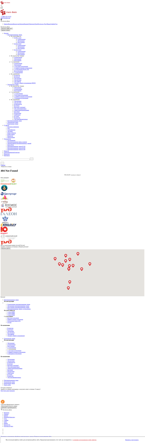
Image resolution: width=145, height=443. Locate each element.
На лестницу (11, 332)
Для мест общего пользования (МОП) (25, 83)
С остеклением (18, 72)
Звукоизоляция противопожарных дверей (19, 143)
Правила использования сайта (42, 436)
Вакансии (10, 136)
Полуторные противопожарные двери (18, 307)
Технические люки (12, 122)
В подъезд (17, 77)
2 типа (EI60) (11, 313)
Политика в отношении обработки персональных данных (17, 436)
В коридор (17, 75)
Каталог (6, 33)
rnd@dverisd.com (5, 18)
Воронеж (10, 24)
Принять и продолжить (132, 440)
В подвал (16, 105)
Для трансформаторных (21, 119)
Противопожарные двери (14, 34)
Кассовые (17, 111)
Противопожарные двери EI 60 (16, 148)
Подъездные (17, 113)
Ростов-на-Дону (42, 24)
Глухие (9, 322)
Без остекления (18, 71)
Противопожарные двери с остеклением (19, 309)
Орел (36, 24)
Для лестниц (17, 80)
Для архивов (17, 78)
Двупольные (21, 40)
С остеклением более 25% (21, 69)
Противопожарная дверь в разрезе (17, 142)
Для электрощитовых (20, 108)
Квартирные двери (12, 123)
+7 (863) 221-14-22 (6, 16)
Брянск (6, 24)
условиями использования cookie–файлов (84, 440)
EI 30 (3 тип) (17, 50)
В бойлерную (18, 104)
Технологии (7, 139)
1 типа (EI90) (11, 312)
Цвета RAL (10, 145)
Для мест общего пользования (16, 335)
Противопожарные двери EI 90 (16, 149)
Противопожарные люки (14, 120)
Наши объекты (11, 133)
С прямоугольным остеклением (23, 68)
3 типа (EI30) (11, 315)
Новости (6, 151)
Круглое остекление (13, 318)
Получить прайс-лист (6, 28)
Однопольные (21, 39)
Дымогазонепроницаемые (21, 110)
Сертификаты (11, 130)
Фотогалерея (11, 137)
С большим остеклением (21, 98)
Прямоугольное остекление (15, 319)
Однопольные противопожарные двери (18, 304)
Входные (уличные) (19, 107)
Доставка (10, 131)
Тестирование (11, 140)
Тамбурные (17, 114)
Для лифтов (17, 81)
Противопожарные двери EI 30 (16, 146)
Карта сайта (7, 385)
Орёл (5, 421)
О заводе (6, 125)
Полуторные (21, 42)
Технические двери (13, 84)
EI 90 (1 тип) (17, 37)
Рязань (49, 24)
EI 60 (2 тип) (17, 44)
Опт (8, 128)
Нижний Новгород (29, 24)
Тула (56, 24)
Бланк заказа (11, 134)
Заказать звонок (5, 30)
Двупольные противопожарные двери (18, 306)
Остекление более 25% (13, 321)
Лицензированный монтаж (12, 152)
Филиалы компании (13, 127)
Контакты (7, 155)
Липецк (21, 24)
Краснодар (16, 24)
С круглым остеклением (21, 66)
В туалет (16, 116)
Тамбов (53, 24)
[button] (55, 259)
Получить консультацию (8, 390)
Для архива (10, 331)
